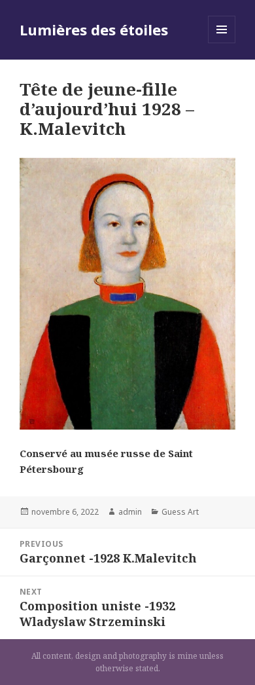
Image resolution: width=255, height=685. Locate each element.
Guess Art (180, 511)
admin (130, 511)
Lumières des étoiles (94, 29)
